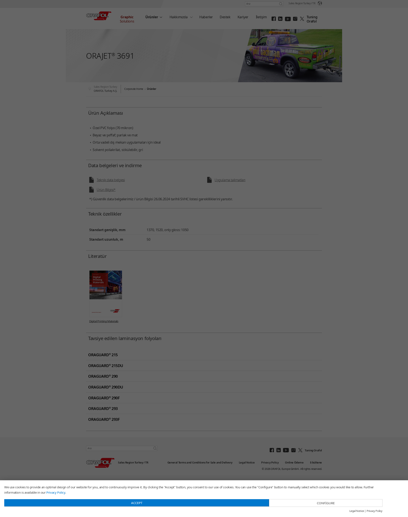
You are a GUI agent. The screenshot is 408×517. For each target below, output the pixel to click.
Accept (136, 503)
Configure (326, 503)
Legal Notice (356, 511)
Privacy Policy (55, 492)
